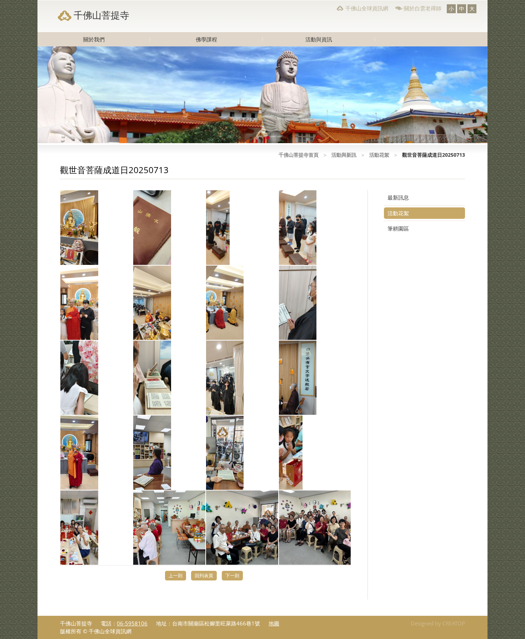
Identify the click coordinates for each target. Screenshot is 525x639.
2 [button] (268, 138)
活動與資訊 (318, 39)
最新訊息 (398, 197)
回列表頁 (204, 575)
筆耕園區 (398, 228)
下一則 (232, 575)
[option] (263, 94)
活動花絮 (379, 154)
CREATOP (453, 623)
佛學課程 (206, 39)
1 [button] (257, 138)
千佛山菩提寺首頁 (299, 154)
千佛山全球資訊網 (366, 8)
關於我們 (94, 39)
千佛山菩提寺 (101, 15)
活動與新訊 (343, 154)
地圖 (274, 623)
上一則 (175, 575)
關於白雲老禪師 (422, 8)
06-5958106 (132, 623)
